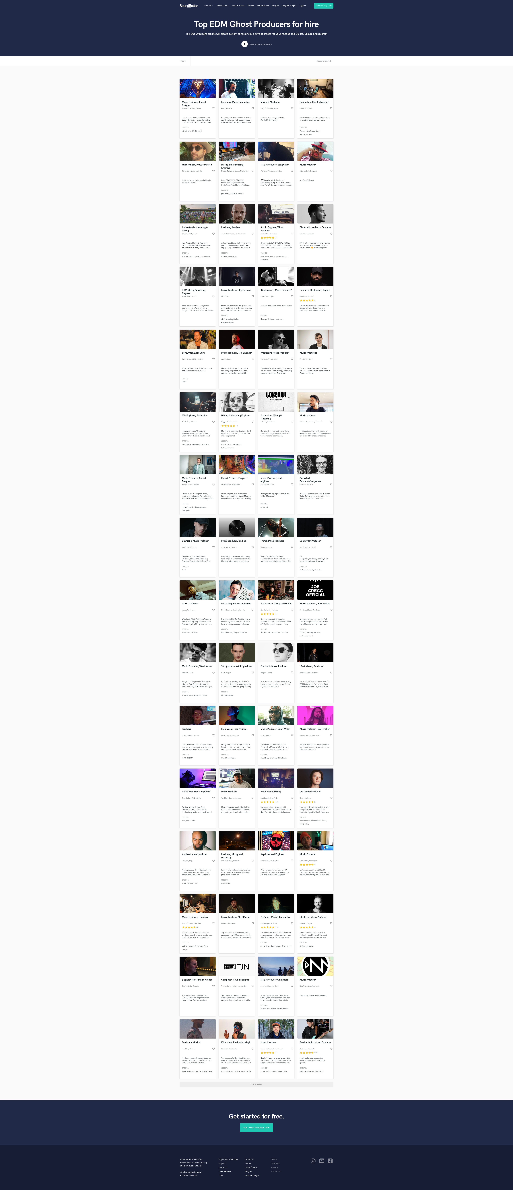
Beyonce (231, 256)
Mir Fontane (225, 1071)
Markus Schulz (271, 1071)
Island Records (305, 821)
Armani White (246, 1071)
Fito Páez (234, 194)
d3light (194, 131)
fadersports (186, 511)
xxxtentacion (280, 319)
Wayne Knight (187, 256)
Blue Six (184, 949)
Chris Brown (282, 758)
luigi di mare (186, 131)
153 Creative (304, 824)
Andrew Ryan (265, 946)
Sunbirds (310, 570)
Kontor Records (200, 507)
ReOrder (303, 946)
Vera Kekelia (186, 445)
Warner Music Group (307, 131)
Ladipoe (190, 883)
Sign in (303, 6)
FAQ (221, 1175)
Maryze (236, 633)
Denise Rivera (282, 1071)
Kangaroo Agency (227, 322)
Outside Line (225, 883)
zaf (267, 507)
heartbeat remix (282, 1009)
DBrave (205, 695)
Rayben (240, 194)
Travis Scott (186, 633)
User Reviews (225, 1171)
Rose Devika (206, 256)
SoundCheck (263, 6)
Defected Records (267, 256)
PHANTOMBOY (187, 758)
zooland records (187, 507)
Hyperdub (318, 570)
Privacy (274, 1167)
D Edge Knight (226, 445)
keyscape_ (198, 695)
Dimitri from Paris (201, 946)
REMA (184, 883)
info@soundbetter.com (190, 1172)
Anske (263, 1071)
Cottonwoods (286, 946)
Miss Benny (319, 1071)
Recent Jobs (222, 6)
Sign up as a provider (228, 1159)
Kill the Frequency (227, 448)
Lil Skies (194, 633)
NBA (193, 821)
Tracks (251, 6)
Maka (184, 1071)
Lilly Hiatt (264, 633)
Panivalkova (196, 445)
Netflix (302, 1071)
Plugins (275, 6)
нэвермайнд (228, 695)
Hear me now (265, 1009)
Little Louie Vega (187, 946)
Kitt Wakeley (309, 1071)
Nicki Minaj (264, 758)
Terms (274, 1159)
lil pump (263, 319)
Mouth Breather (226, 633)
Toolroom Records (280, 256)
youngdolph (186, 821)
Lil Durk (302, 633)
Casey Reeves (275, 946)
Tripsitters (196, 256)
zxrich (263, 507)
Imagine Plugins (289, 6)
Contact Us (276, 1171)
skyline (273, 1009)
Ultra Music (265, 260)
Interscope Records (313, 633)
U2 (236, 256)
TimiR (184, 570)
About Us (223, 1167)
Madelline (243, 633)
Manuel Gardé (207, 1071)
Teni (195, 883)
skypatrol (310, 946)
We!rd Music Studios (228, 758)
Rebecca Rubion (274, 633)
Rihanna (224, 256)
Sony (318, 131)
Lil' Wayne (273, 758)
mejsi (200, 131)
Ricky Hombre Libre (194, 1071)
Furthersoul (237, 445)
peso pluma (225, 194)
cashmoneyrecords (306, 636)
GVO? (184, 382)
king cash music (187, 695)
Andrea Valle (235, 1071)
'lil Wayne (271, 319)
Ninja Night (205, 445)
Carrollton (284, 633)
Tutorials (275, 1163)
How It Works (238, 6)
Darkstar (303, 570)
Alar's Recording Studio (229, 319)
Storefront (249, 1159)
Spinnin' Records (306, 134)
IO (222, 695)
